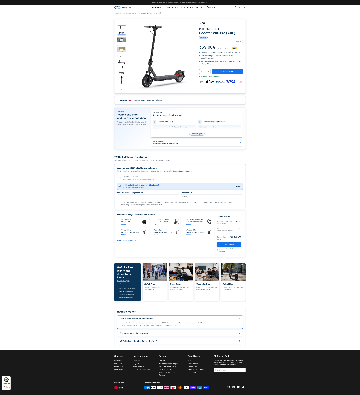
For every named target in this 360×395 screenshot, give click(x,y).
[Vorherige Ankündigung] (115, 2)
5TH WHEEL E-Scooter (129, 13)
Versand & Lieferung (167, 372)
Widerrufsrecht (194, 366)
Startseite (117, 13)
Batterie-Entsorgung (196, 369)
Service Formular (165, 369)
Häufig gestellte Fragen (168, 366)
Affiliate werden (139, 366)
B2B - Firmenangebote (141, 369)
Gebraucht (118, 366)
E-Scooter (118, 363)
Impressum (192, 372)
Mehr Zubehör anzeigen (125, 241)
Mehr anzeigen (196, 134)
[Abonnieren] (243, 370)
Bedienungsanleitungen (168, 363)
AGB (189, 361)
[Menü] (9, 377)
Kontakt (162, 361)
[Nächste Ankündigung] (245, 2)
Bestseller (118, 361)
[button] (157, 7)
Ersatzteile (118, 369)
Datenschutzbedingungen (182, 171)
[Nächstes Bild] (121, 89)
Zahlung (162, 375)
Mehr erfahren (157, 100)
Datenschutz (193, 363)
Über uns (136, 361)
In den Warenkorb (230, 244)
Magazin (136, 363)
